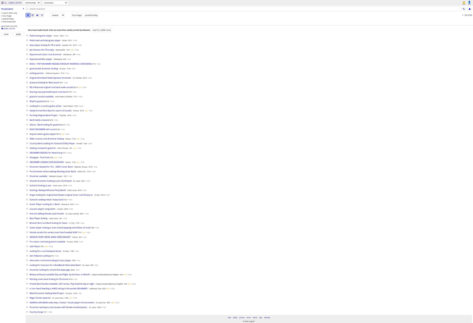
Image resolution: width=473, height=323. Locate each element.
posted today (8, 19)
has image (7, 16)
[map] (42, 15)
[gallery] (37, 15)
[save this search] (469, 9)
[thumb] (32, 15)
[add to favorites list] (28, 35)
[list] (28, 15)
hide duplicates (9, 21)
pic (72, 50)
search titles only (10, 13)
